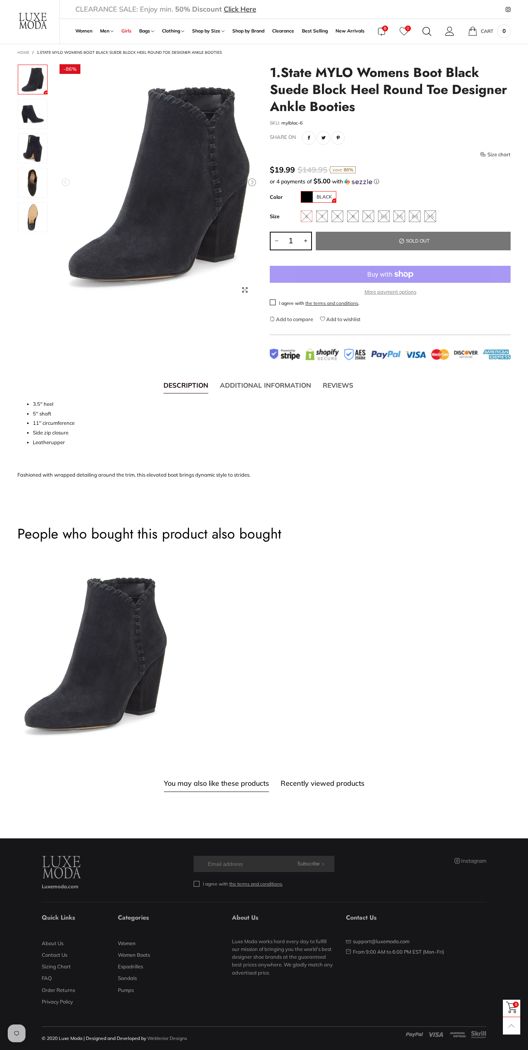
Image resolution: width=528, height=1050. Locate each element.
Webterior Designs (167, 1038)
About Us (52, 943)
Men (105, 31)
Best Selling (315, 31)
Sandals (127, 978)
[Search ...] (427, 31)
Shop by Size (206, 31)
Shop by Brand (248, 31)
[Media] (244, 290)
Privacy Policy (57, 1002)
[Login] (449, 31)
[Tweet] (323, 138)
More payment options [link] (390, 292)
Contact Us (54, 955)
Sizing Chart (56, 966)
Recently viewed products (322, 783)
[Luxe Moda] (32, 21)
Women (83, 31)
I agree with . (319, 303)
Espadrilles (130, 966)
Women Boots (134, 955)
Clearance (283, 31)
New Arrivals (350, 31)
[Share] (308, 138)
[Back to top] (511, 1026)
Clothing (171, 31)
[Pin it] (338, 138)
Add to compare (294, 319)
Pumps (126, 990)
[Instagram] (508, 10)
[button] (66, 182)
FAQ (47, 978)
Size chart (499, 154)
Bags (145, 31)
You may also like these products (216, 783)
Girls (126, 31)
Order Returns (58, 990)
